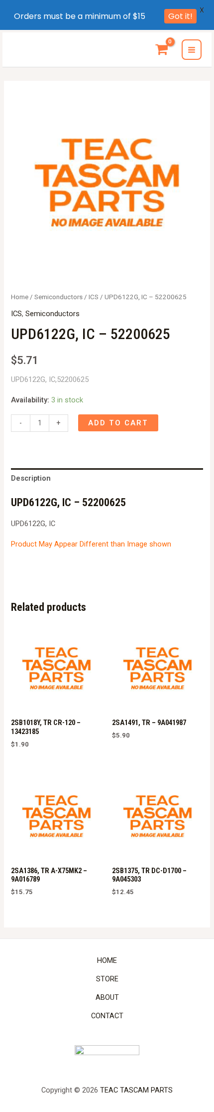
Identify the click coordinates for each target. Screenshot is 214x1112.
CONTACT (107, 1015)
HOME (107, 960)
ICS (94, 297)
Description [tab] (31, 478)
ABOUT (107, 997)
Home (19, 297)
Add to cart (118, 422)
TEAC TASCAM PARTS (136, 1090)
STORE (107, 978)
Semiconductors (58, 297)
